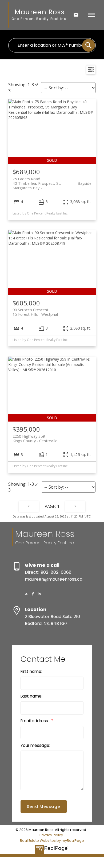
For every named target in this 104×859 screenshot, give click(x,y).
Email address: (35, 721)
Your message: (35, 745)
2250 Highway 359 (35, 438)
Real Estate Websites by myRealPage (52, 840)
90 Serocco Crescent (35, 312)
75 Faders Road (52, 181)
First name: (31, 671)
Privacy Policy (51, 835)
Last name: (31, 696)
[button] (26, 593)
